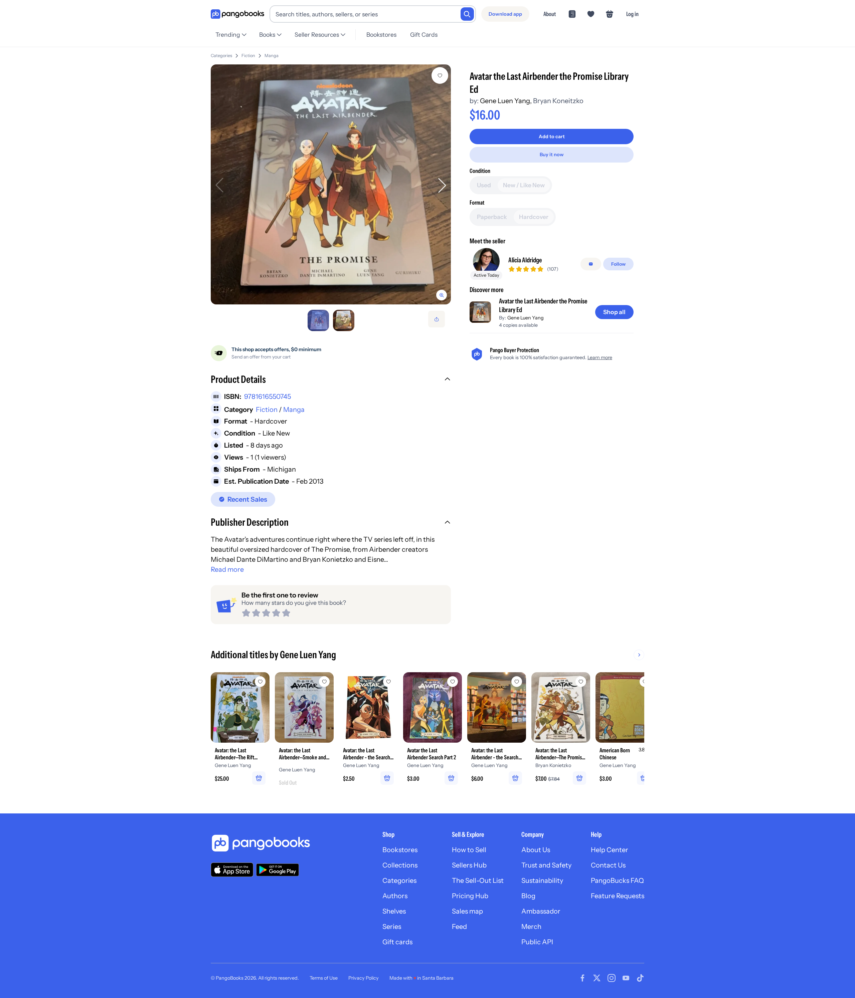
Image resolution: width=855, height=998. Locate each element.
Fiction (248, 55)
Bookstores (381, 34)
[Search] (467, 14)
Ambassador (540, 911)
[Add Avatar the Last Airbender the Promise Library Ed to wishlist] (440, 75)
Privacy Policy (363, 978)
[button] (331, 380)
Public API (537, 942)
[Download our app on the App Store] (232, 869)
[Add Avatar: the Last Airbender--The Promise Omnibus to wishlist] (580, 681)
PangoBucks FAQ (617, 881)
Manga (272, 55)
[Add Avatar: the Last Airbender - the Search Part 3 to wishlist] (388, 681)
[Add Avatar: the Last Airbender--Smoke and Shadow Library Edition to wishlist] (324, 681)
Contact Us (608, 865)
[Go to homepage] (237, 14)
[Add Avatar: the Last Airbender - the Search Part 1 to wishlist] (516, 681)
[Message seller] (590, 264)
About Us (535, 850)
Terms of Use (324, 978)
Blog (528, 896)
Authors (394, 896)
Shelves (394, 911)
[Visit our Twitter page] (597, 978)
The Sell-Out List (478, 881)
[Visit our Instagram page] (612, 978)
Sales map (467, 911)
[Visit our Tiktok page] (640, 978)
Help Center (609, 850)
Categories (221, 55)
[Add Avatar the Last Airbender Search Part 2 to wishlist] (452, 681)
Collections (399, 865)
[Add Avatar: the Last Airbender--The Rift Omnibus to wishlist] (260, 681)
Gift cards (397, 942)
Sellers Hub (469, 865)
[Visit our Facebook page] (582, 978)
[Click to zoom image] (331, 184)
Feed (459, 927)
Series (391, 927)
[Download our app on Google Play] (277, 869)
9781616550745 (267, 397)
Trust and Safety (546, 865)
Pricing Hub (470, 896)
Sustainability (542, 881)
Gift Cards (424, 34)
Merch (531, 927)
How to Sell (469, 850)
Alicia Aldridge (525, 260)
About (549, 13)
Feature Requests (617, 896)
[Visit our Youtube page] (626, 978)
